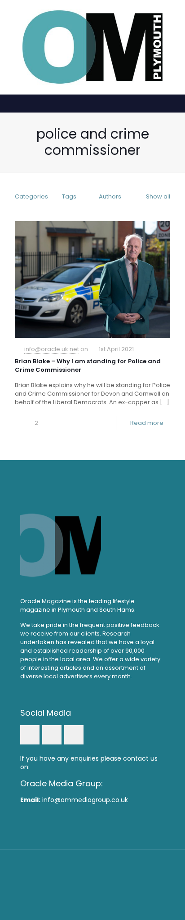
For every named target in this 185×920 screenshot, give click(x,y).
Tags (69, 196)
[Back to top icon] (92, 868)
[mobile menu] (173, 18)
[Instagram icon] (105, 888)
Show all (158, 196)
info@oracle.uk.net (51, 349)
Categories (31, 196)
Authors (110, 196)
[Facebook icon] (80, 888)
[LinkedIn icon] (92, 888)
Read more (146, 423)
